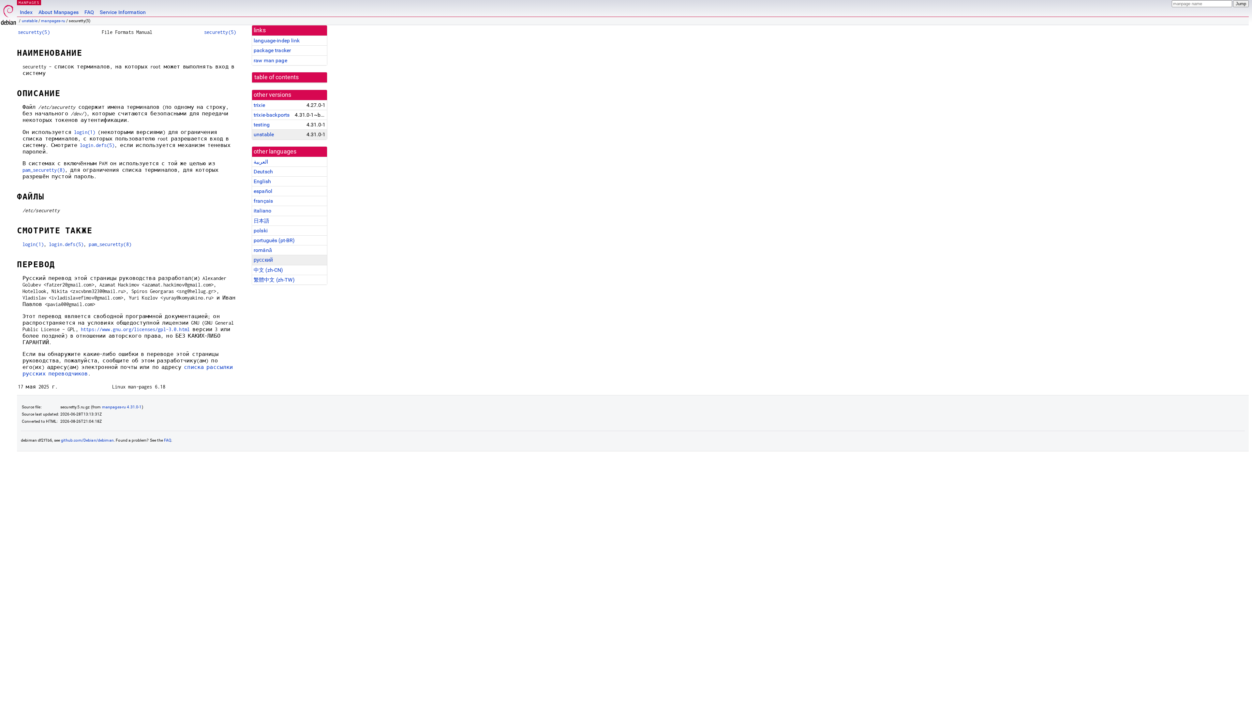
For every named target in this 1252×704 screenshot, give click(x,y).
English (262, 181)
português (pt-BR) (274, 240)
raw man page (270, 60)
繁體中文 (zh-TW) (274, 280)
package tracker (272, 50)
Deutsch (263, 172)
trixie (259, 105)
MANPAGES (29, 2)
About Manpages (58, 12)
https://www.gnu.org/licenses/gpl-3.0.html (135, 329)
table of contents (276, 77)
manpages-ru (53, 21)
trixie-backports (272, 115)
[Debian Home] (8, 13)
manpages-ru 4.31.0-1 (122, 407)
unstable (29, 21)
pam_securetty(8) (43, 170)
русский (263, 260)
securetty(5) (34, 32)
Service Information (123, 12)
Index (26, 12)
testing (262, 125)
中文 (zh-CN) (268, 270)
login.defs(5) (97, 145)
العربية (261, 162)
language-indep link (277, 40)
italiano (262, 211)
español (263, 191)
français (263, 201)
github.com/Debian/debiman (87, 440)
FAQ (89, 12)
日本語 (261, 221)
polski (261, 230)
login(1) (84, 132)
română (263, 250)
